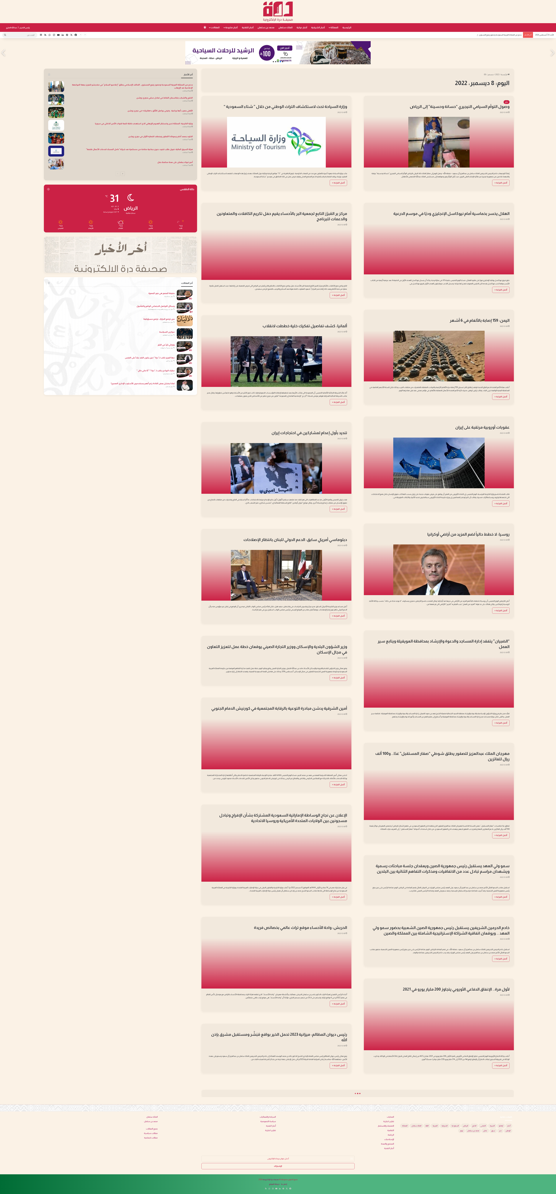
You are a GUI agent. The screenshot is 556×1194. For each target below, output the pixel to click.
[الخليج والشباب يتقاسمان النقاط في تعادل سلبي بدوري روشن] (56, 99)
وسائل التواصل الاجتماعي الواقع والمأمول (156, 306)
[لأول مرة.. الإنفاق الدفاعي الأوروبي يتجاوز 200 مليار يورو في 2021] (439, 1025)
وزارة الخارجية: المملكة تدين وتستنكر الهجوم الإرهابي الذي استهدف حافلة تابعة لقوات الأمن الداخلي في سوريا (144, 123)
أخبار (509, 1126)
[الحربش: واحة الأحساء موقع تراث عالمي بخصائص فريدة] (276, 963)
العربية (435, 1126)
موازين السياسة (167, 332)
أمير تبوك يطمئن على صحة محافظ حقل (175, 162)
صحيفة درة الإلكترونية (271, 1179)
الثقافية (390, 1130)
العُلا (427, 1126)
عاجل (485, 1131)
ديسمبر (491, 74)
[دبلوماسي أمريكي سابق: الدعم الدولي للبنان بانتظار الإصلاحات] (276, 575)
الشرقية (445, 1126)
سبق (493, 1131)
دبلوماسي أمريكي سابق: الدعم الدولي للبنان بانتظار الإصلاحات (295, 539)
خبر (500, 1131)
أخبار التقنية (248, 27)
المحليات (342, 209)
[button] (282, 61)
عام (506, 102)
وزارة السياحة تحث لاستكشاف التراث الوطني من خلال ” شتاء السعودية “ (285, 106)
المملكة (334, 27)
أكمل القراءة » (500, 183)
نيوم (461, 1131)
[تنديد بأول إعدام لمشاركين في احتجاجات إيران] (276, 468)
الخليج (474, 1126)
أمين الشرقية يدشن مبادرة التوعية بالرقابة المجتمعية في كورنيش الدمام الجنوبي (279, 708)
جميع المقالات (152, 1129)
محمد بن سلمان (266, 27)
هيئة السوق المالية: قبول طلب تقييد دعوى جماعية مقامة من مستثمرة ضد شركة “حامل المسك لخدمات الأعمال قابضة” (139, 149)
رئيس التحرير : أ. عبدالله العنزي (18, 27)
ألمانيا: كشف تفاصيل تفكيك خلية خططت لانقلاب (305, 326)
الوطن (508, 1131)
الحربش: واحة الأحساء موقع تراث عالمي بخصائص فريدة (300, 927)
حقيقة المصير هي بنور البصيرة (161, 293)
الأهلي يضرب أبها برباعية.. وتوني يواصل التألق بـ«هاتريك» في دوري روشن (160, 110)
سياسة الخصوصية (268, 1121)
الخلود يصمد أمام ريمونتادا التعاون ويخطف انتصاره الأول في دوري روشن (160, 136)
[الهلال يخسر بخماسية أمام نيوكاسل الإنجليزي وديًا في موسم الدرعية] (439, 249)
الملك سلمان (285, 27)
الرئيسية (346, 27)
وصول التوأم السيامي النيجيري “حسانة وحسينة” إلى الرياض (460, 106)
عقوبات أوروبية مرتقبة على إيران (482, 427)
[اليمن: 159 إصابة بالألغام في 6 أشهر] (439, 356)
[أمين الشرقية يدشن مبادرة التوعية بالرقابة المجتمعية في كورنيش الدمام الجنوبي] (276, 744)
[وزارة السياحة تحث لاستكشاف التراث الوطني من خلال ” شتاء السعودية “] (276, 142)
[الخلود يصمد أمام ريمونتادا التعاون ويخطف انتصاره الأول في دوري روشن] (56, 138)
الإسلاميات (389, 1139)
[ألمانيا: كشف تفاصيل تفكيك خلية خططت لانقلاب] (276, 361)
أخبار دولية (302, 27)
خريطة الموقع (274, 1184)
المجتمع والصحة (387, 1144)
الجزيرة (492, 1126)
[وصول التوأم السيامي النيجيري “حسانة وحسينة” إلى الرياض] (439, 142)
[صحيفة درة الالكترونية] (278, 11)
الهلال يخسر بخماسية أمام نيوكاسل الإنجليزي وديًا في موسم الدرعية (451, 213)
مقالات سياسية (151, 1133)
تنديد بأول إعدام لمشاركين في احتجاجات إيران (309, 433)
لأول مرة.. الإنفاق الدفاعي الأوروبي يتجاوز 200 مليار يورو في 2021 (456, 989)
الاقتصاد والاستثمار (386, 1126)
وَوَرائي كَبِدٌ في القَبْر (166, 345)
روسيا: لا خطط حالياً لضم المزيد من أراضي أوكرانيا (468, 534)
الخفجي (483, 1126)
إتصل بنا (284, 1184)
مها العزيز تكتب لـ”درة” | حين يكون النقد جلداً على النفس (150, 357)
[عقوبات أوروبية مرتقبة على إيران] (439, 463)
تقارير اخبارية (388, 1121)
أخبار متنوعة (231, 27)
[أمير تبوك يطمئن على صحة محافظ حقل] (56, 164)
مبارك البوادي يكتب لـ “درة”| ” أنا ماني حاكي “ (156, 370)
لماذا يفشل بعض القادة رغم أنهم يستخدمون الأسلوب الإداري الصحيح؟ (143, 383)
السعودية (455, 1126)
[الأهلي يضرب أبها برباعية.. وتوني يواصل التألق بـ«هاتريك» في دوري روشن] (56, 112)
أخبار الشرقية (318, 27)
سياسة (505, 530)
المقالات (215, 27)
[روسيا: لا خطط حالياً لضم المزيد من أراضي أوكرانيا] (439, 569)
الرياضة (505, 209)
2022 (497, 74)
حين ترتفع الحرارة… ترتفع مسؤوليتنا (159, 319)
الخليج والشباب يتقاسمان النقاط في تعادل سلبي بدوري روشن (164, 98)
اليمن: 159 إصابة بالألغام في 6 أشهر (480, 320)
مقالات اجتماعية (151, 1138)
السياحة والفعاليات (338, 102)
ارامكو (501, 1126)
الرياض (465, 1126)
